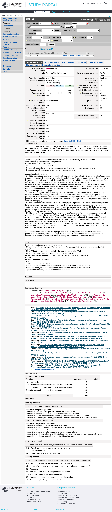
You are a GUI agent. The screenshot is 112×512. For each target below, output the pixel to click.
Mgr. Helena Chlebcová (40, 295)
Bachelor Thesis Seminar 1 (73, 56)
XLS (79, 141)
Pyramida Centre (33, 493)
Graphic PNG (70, 141)
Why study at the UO (64, 491)
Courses (6, 23)
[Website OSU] (14, 5)
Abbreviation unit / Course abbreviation (45, 53)
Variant (90, 53)
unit (32, 24)
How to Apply (62, 502)
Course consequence (52, 37)
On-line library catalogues (43, 369)
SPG (48, 68)
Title (27, 27)
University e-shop (33, 500)
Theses (6, 39)
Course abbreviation (63, 24)
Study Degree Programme (67, 496)
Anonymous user (89, 3)
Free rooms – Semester (13, 53)
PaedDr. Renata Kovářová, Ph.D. (72, 297)
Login (99, 3)
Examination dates (11, 34)
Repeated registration (90, 93)
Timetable (81, 62)
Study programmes (52, 62)
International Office (34, 502)
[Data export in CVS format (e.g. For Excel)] (101, 19)
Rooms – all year (10, 50)
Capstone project (10, 58)
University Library (33, 498)
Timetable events (10, 37)
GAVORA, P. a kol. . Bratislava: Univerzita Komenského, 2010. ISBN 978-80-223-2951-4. (70, 309)
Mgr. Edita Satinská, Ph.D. (52, 301)
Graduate (67, 12)
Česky (106, 3)
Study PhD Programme (65, 500)
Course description (34, 62)
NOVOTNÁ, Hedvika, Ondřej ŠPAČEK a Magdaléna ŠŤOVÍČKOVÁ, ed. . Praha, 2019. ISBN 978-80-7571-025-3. (70, 362)
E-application (62, 493)
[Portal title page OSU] (46, 5)
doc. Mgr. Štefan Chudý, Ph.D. (54, 291)
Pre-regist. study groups (10, 43)
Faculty (28, 37)
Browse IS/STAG (42, 12)
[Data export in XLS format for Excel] (96, 19)
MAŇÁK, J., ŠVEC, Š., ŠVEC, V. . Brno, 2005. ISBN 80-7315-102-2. (66, 366)
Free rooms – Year (10, 55)
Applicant (56, 12)
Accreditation (30, 34)
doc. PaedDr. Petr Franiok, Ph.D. (87, 293)
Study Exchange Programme (68, 498)
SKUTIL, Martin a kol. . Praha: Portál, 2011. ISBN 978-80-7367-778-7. (67, 346)
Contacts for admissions (66, 504)
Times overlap (9, 61)
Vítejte (29, 12)
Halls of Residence (34, 496)
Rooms (6, 47)
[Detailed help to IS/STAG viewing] (108, 19)
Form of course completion (65, 30)
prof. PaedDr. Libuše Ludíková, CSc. (67, 299)
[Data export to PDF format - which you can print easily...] (91, 19)
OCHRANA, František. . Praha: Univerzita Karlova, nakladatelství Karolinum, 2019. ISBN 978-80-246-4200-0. (68, 337)
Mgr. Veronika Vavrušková (80, 301)
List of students (68, 62)
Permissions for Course (52, 65)
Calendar (6, 69)
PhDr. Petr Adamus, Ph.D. (56, 293)
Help (5, 72)
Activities (30, 276)
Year (63, 27)
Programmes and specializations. (10, 20)
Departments (8, 26)
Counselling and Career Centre (38, 491)
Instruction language (33, 30)
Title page (7, 66)
